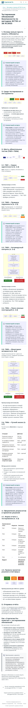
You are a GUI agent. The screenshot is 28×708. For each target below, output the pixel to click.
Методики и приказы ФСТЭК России (16, 7)
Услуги (24, 703)
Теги (15, 703)
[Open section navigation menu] (23, 2)
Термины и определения (7, 703)
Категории (19, 703)
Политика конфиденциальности (13, 702)
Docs (4, 7)
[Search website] (21, 2)
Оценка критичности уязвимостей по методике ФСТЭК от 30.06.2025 (13, 693)
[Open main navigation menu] (26, 2)
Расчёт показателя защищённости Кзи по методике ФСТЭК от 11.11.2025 (15, 687)
